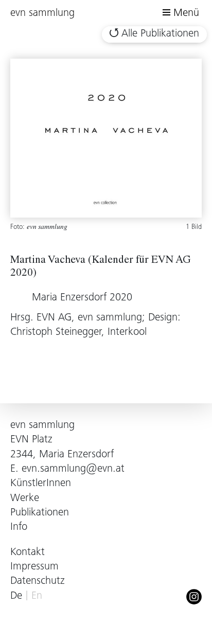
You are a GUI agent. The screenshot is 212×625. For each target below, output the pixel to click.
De (16, 596)
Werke (24, 498)
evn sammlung (42, 13)
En (36, 596)
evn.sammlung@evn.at (73, 469)
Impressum (34, 567)
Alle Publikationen (160, 34)
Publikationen (39, 513)
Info (18, 527)
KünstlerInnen (40, 483)
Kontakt (27, 552)
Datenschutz (37, 581)
